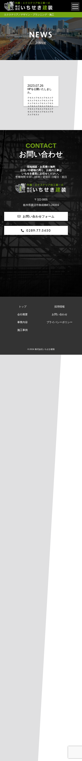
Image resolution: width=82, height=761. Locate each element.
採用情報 (59, 306)
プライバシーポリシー (59, 322)
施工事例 (22, 330)
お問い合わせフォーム (39, 216)
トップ (22, 306)
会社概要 (22, 314)
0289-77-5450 (38, 230)
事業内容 (22, 322)
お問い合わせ (59, 314)
